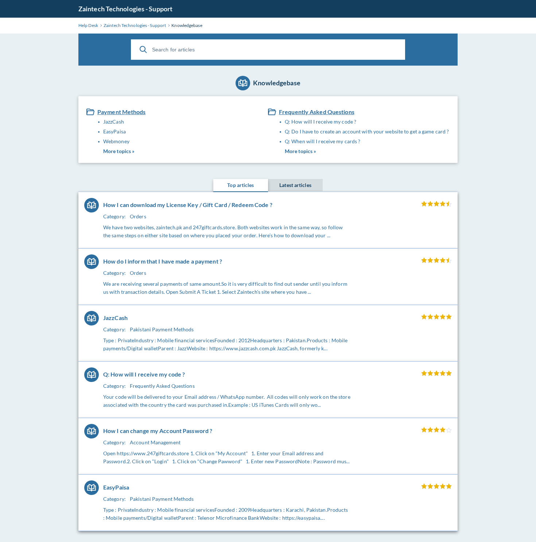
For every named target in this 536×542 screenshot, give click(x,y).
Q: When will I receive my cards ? (322, 141)
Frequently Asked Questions (316, 111)
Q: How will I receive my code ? (320, 121)
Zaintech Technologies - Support (125, 9)
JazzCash (113, 121)
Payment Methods (121, 111)
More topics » (119, 151)
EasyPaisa (114, 131)
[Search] (143, 49)
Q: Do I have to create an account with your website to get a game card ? (367, 131)
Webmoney (116, 141)
